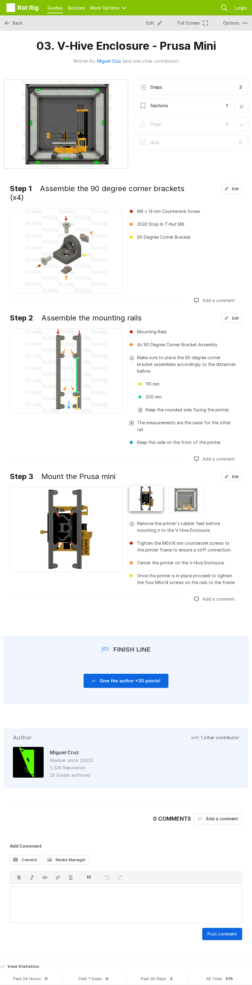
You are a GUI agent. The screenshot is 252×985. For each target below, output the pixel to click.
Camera (28, 859)
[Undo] (107, 877)
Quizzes (76, 7)
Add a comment (218, 300)
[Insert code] (45, 877)
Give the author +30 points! (129, 680)
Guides (55, 7)
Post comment (222, 933)
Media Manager (70, 859)
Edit (235, 188)
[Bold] (19, 877)
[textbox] (126, 904)
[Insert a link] (58, 877)
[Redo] (120, 877)
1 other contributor (220, 737)
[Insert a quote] (89, 877)
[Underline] (71, 877)
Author (22, 737)
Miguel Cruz (109, 61)
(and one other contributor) (150, 61)
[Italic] (32, 877)
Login (241, 7)
